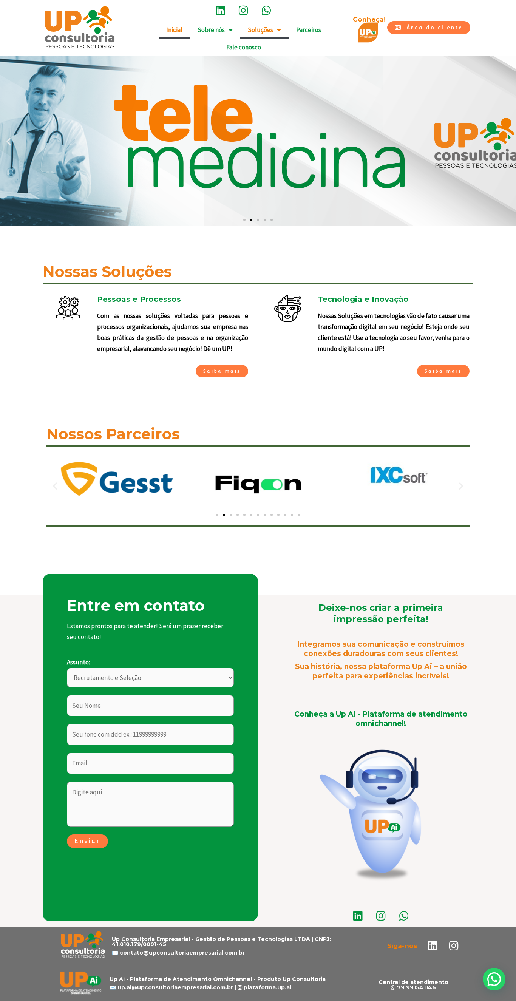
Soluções (260, 30)
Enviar (87, 841)
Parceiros (308, 30)
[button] (8, 141)
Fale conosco (243, 47)
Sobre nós (211, 30)
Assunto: (78, 662)
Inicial (174, 30)
